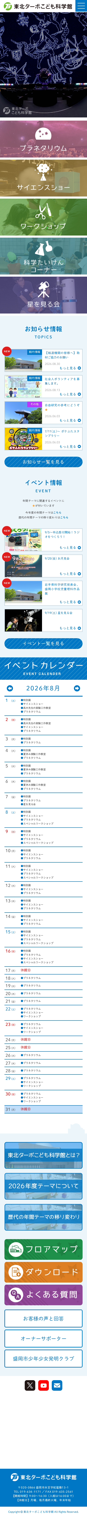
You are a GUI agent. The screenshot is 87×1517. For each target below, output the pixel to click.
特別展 (26, 700)
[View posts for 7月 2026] (10, 688)
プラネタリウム (31, 711)
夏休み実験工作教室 (33, 754)
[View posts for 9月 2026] (77, 688)
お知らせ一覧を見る (44, 462)
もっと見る (67, 368)
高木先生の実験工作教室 (36, 708)
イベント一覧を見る (44, 643)
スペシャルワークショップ (37, 823)
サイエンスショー (32, 704)
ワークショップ (31, 1016)
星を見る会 (28, 804)
